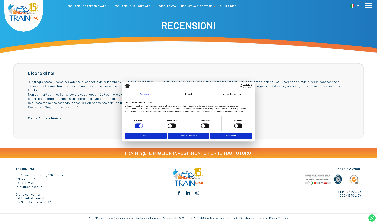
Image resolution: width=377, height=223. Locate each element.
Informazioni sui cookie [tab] (232, 94)
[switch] (172, 125)
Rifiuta (146, 136)
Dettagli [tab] (188, 94)
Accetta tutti (231, 136)
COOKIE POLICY (350, 195)
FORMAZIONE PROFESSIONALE (86, 6)
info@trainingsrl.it (29, 186)
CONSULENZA (167, 6)
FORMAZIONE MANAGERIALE (132, 6)
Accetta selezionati (189, 136)
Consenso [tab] (144, 94)
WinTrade (283, 217)
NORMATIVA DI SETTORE (196, 6)
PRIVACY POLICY (349, 191)
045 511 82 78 (25, 183)
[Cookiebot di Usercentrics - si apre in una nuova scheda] (239, 86)
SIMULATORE (228, 6)
